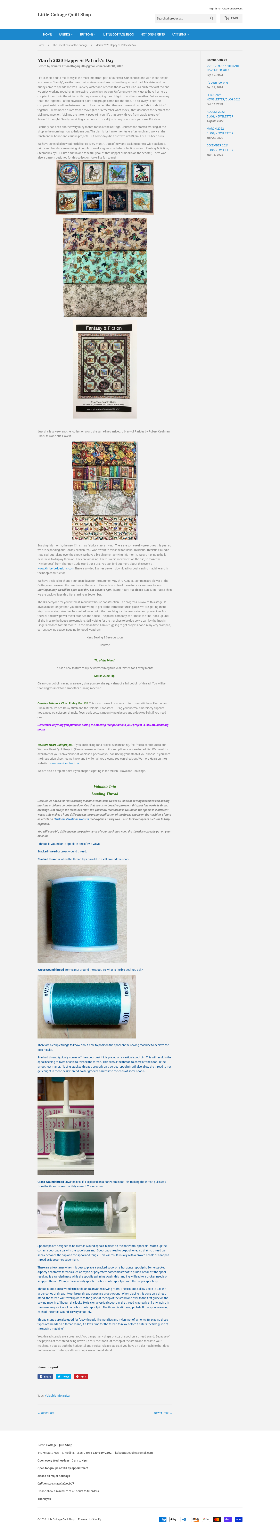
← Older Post (46, 1412)
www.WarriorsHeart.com (65, 763)
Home (41, 45)
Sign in (213, 8)
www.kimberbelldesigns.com (56, 568)
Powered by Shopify (89, 1519)
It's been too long (217, 82)
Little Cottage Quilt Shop (64, 14)
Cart (234, 18)
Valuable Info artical (57, 1395)
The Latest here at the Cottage (70, 45)
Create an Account (232, 8)
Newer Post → (163, 1412)
